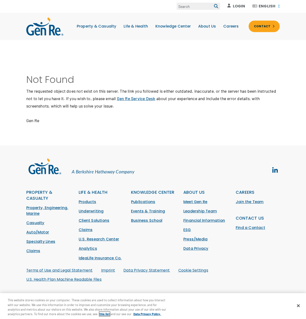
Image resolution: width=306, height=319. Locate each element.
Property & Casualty (96, 26)
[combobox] (266, 6)
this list (104, 314)
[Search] (216, 6)
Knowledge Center (173, 26)
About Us (207, 26)
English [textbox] (267, 6)
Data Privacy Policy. (147, 314)
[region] (153, 306)
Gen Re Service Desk (136, 98)
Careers (231, 26)
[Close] (298, 305)
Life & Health (136, 26)
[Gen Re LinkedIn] (275, 170)
